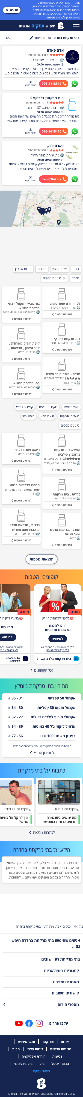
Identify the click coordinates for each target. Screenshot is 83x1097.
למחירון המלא (44, 752)
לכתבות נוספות (44, 832)
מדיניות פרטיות (60, 1049)
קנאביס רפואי (24, 407)
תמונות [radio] (42, 269)
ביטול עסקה (41, 1071)
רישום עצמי (35, 1049)
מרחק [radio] (75, 278)
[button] (62, 60)
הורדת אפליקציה (33, 1056)
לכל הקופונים (43, 670)
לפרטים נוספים (56, 17)
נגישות (57, 1056)
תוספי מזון (28, 416)
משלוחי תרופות (69, 416)
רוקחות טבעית (48, 407)
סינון (8, 38)
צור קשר (48, 1041)
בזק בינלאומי (23, 1064)
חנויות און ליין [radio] (23, 269)
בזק (41, 1064)
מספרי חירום (68, 1004)
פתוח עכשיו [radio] (59, 269)
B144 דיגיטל (60, 1064)
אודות (65, 1041)
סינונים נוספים (52, 278)
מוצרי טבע (47, 416)
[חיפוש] (31, 38)
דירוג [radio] (76, 269)
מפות (16, 1049)
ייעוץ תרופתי (71, 407)
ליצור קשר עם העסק (57, 650)
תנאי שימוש (26, 1041)
